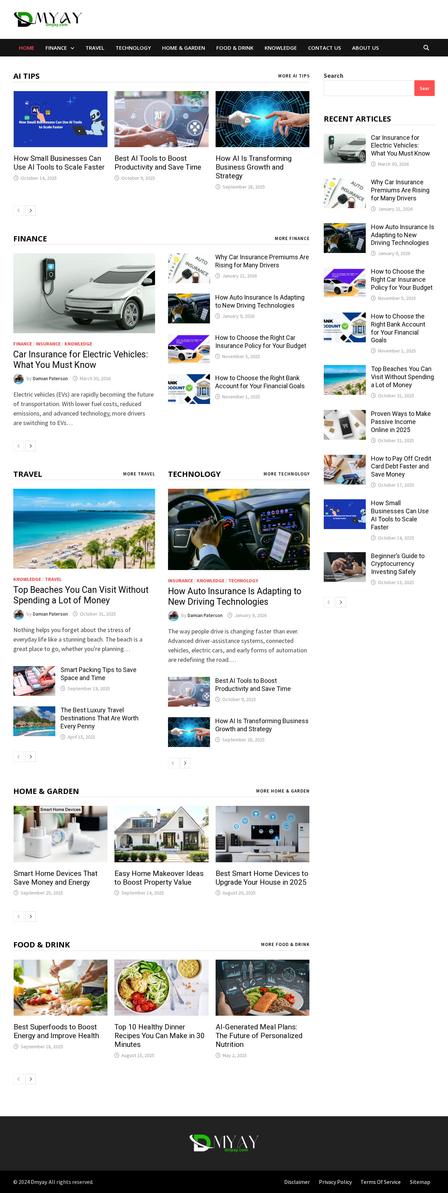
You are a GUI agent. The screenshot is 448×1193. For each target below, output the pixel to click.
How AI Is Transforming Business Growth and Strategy (254, 167)
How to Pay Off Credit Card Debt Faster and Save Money (401, 466)
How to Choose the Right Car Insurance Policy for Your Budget (260, 341)
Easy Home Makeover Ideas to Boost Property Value (159, 877)
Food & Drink (234, 47)
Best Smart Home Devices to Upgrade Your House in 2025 (262, 877)
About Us (365, 47)
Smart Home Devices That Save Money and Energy (56, 877)
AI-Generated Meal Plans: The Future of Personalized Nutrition (259, 1036)
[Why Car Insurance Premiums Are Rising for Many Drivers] (189, 258)
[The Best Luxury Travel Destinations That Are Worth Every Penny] (34, 711)
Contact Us (324, 47)
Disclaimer (297, 1181)
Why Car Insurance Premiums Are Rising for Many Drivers (262, 261)
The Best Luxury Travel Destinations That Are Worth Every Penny (100, 718)
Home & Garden (183, 47)
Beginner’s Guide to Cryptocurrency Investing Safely (398, 564)
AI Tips (26, 75)
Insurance (48, 344)
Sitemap (420, 1181)
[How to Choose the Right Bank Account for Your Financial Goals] (189, 379)
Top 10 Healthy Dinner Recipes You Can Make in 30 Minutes (159, 1036)
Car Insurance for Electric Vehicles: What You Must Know (80, 359)
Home (26, 47)
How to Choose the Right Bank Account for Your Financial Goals (260, 382)
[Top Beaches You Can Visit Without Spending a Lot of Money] (84, 528)
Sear (424, 88)
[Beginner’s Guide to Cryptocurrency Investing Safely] (345, 557)
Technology (133, 47)
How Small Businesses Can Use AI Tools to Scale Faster (59, 162)
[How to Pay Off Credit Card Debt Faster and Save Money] (345, 459)
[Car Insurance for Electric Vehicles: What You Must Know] (84, 293)
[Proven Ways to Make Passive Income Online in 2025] (345, 415)
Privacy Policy (335, 1181)
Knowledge (281, 47)
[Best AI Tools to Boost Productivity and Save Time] (189, 682)
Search (333, 75)
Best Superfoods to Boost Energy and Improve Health (56, 1031)
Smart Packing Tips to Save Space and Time (98, 673)
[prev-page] (18, 210)
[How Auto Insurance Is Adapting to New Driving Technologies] (189, 298)
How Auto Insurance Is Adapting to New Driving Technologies (259, 301)
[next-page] (30, 210)
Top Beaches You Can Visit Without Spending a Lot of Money (80, 595)
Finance (56, 47)
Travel (94, 47)
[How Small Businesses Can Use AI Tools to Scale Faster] (345, 504)
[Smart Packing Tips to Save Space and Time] (34, 671)
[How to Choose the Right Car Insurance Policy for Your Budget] (189, 339)
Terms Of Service (380, 1181)
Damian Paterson (50, 378)
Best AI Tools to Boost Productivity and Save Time (157, 162)
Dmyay (39, 1181)
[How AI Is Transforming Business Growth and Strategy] (189, 722)
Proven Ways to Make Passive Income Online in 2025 (401, 421)
